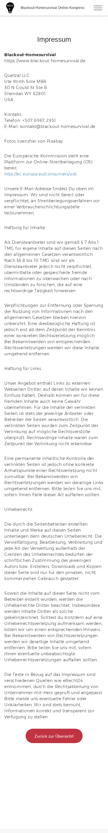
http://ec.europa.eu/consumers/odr (40, 174)
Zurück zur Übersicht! (54, 736)
